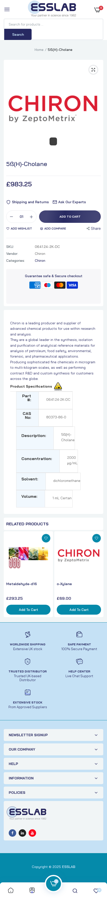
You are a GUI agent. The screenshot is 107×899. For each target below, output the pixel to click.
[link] (46, 538)
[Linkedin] (22, 833)
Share (96, 228)
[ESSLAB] (52, 9)
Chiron (40, 260)
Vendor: (12, 253)
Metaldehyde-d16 (21, 584)
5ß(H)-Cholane (26, 163)
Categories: (15, 260)
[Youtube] (32, 833)
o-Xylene (64, 584)
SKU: (10, 246)
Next (98, 575)
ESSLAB (68, 867)
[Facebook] (12, 833)
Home (39, 49)
